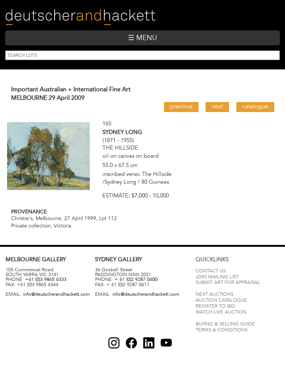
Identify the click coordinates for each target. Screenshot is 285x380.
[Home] (80, 17)
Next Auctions (214, 294)
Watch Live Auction (221, 312)
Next (217, 106)
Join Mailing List (217, 277)
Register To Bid (215, 306)
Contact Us (211, 271)
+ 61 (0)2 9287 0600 (136, 279)
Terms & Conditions (222, 330)
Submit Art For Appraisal (228, 282)
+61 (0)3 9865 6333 (45, 279)
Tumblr (148, 342)
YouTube (166, 342)
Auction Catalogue (221, 300)
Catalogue (255, 106)
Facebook (131, 342)
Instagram (113, 342)
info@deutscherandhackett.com (56, 294)
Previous (181, 106)
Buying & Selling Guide (225, 324)
